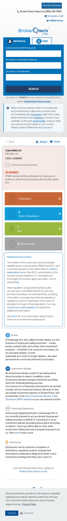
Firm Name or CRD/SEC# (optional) (21, 60)
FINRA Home (56, 20)
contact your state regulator (21, 307)
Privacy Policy (29, 504)
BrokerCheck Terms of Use (37, 101)
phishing (38, 117)
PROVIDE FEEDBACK (52, 5)
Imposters (36, 114)
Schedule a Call (55, 16)
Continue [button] (12, 513)
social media (39, 121)
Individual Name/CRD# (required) (20, 48)
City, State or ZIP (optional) (17, 71)
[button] (27, 513)
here (16, 282)
